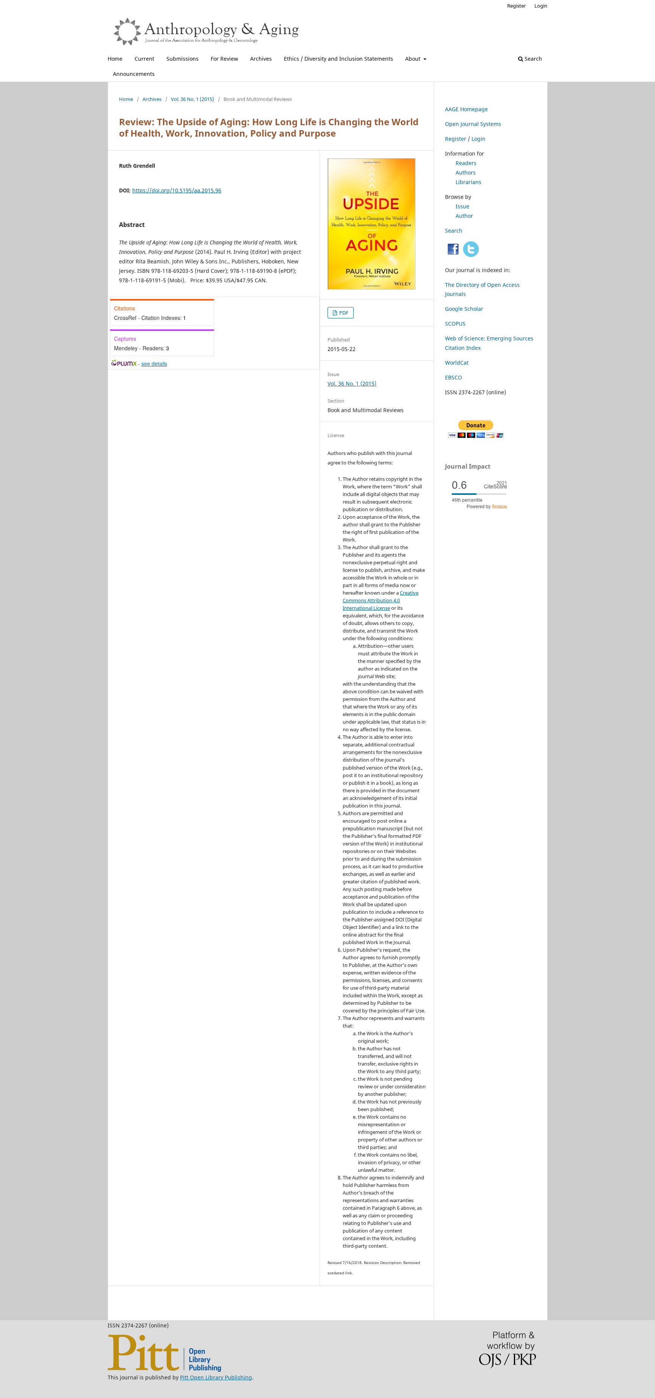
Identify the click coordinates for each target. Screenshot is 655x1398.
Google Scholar (464, 308)
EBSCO (453, 377)
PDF (343, 312)
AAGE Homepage (466, 109)
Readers (466, 163)
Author (464, 215)
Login (540, 5)
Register (516, 5)
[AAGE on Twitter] (471, 255)
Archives (261, 58)
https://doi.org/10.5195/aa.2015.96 (176, 190)
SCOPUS (455, 323)
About (413, 58)
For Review (224, 58)
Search (532, 58)
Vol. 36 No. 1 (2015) (192, 99)
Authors (466, 172)
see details (154, 363)
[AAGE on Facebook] (453, 255)
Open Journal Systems (473, 124)
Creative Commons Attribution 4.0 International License (380, 600)
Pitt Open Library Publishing (216, 1377)
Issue (462, 206)
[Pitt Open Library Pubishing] (164, 1369)
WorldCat (457, 362)
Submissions (182, 58)
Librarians (468, 182)
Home (115, 58)
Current (144, 58)
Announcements (134, 73)
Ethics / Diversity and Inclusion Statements (338, 58)
